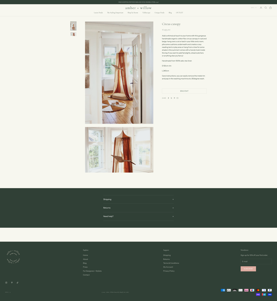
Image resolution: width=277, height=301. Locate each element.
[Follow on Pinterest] (12, 283)
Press (85, 267)
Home (85, 255)
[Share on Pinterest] (174, 98)
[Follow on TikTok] (17, 283)
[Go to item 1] (73, 26)
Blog (170, 12)
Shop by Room (133, 12)
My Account (168, 267)
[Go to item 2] (73, 34)
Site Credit (126, 292)
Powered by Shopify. (118, 292)
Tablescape (146, 12)
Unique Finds (159, 12)
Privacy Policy (168, 271)
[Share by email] (177, 98)
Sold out (184, 91)
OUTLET (179, 12)
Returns (166, 259)
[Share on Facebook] (168, 98)
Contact (86, 275)
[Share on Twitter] (171, 98)
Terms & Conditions (171, 263)
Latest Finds (98, 12)
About (85, 259)
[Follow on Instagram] (6, 283)
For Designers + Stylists (92, 271)
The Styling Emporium (115, 12)
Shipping (167, 255)
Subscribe (248, 269)
